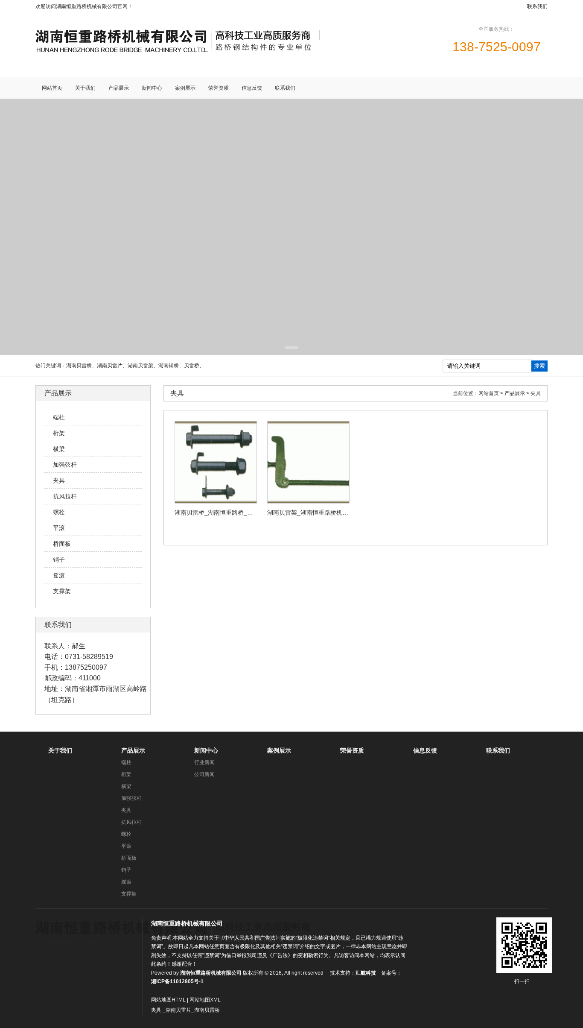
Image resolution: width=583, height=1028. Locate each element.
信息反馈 (425, 750)
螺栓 (126, 834)
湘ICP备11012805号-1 (177, 981)
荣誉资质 (352, 750)
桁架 (126, 774)
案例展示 (279, 750)
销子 (126, 870)
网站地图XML (205, 1000)
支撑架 (129, 894)
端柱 (126, 762)
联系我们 (537, 6)
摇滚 (126, 882)
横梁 (126, 786)
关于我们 (60, 750)
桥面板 (129, 858)
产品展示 (133, 750)
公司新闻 (204, 774)
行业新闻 (204, 762)
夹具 (126, 810)
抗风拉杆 (131, 822)
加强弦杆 (131, 798)
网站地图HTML (168, 1000)
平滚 (126, 846)
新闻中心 (206, 750)
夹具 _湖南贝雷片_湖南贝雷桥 (185, 1010)
